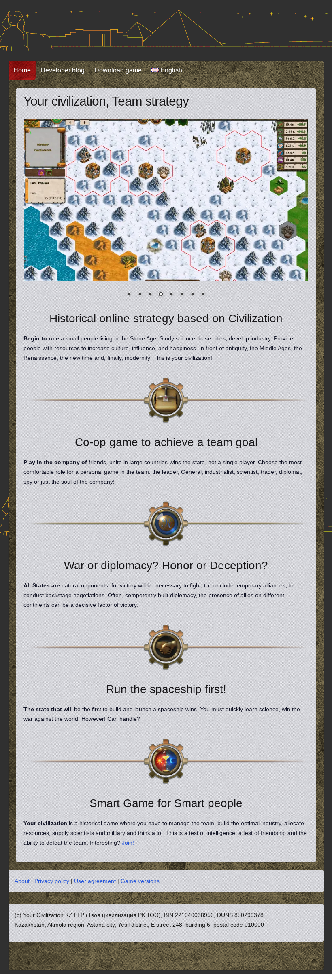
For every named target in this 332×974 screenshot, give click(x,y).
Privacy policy (51, 881)
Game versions (140, 881)
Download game (118, 70)
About (22, 881)
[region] (166, 213)
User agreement (95, 881)
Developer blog (62, 70)
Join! (128, 842)
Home (22, 70)
